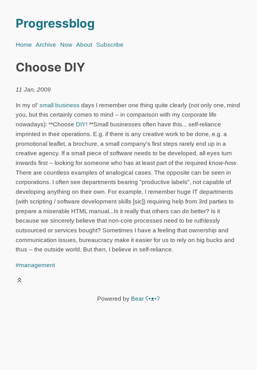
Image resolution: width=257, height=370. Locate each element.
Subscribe (109, 44)
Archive (46, 44)
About (84, 44)
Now (66, 44)
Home (24, 44)
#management (35, 265)
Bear (145, 298)
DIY (81, 124)
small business (59, 105)
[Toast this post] (19, 281)
